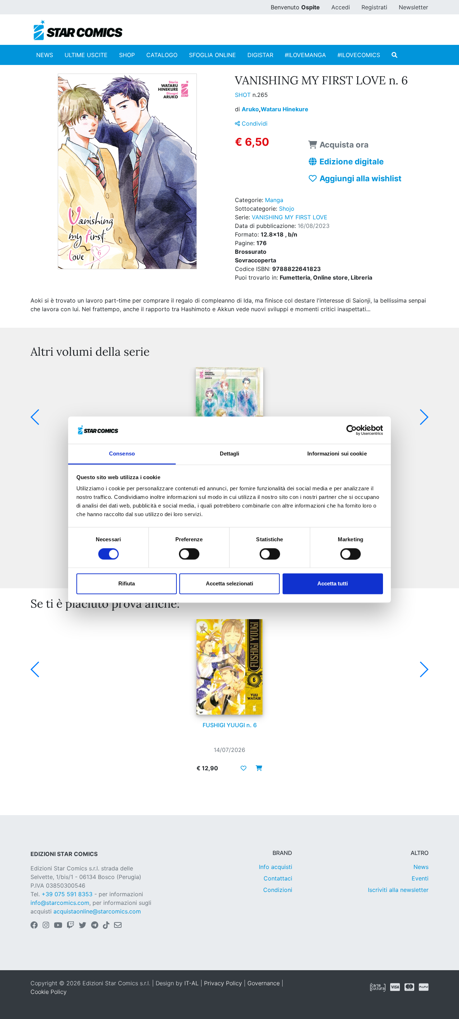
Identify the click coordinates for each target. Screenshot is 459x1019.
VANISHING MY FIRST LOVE (289, 217)
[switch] (189, 554)
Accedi (340, 7)
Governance (263, 983)
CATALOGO (162, 55)
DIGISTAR (260, 55)
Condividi (254, 123)
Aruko (251, 109)
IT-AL (191, 983)
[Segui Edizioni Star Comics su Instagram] (46, 925)
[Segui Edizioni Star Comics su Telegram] (94, 925)
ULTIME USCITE (86, 55)
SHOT (243, 94)
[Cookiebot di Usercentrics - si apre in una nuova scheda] (351, 430)
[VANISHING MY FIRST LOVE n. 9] (229, 415)
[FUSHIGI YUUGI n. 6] (229, 667)
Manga (274, 200)
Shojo (286, 208)
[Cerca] (394, 55)
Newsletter (413, 7)
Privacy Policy (223, 983)
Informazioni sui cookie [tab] (336, 454)
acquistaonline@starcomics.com (97, 911)
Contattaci (278, 878)
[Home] (78, 30)
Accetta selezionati (229, 584)
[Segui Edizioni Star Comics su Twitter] (82, 925)
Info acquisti (275, 866)
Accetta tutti (332, 584)
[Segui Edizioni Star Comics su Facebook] (34, 925)
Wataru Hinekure (284, 109)
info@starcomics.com (59, 902)
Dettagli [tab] (230, 454)
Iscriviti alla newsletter (398, 889)
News (421, 866)
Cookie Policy (48, 991)
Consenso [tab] (122, 454)
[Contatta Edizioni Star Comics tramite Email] (118, 925)
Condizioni (277, 889)
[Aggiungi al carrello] (256, 768)
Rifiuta (126, 584)
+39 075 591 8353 (67, 894)
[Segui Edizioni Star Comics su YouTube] (58, 925)
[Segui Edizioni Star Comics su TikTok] (106, 925)
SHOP (127, 55)
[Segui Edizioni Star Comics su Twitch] (70, 925)
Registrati (374, 7)
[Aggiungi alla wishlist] (243, 768)
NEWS (44, 55)
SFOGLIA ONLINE (212, 55)
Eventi (420, 878)
